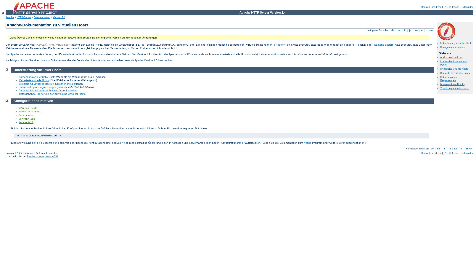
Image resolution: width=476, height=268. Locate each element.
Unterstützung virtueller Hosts (456, 43)
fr (404, 30)
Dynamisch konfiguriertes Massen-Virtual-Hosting (48, 90)
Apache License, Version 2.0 (42, 156)
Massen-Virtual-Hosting (452, 84)
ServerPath (26, 122)
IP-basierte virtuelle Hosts (454, 68)
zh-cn (429, 30)
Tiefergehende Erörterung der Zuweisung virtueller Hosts (52, 93)
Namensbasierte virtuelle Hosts (37, 76)
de (393, 30)
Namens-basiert (383, 44)
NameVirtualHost (30, 111)
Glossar (454, 7)
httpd (307, 142)
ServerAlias (27, 118)
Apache (10, 17)
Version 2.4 (59, 17)
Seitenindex (467, 7)
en (399, 30)
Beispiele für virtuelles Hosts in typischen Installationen (51, 83)
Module (425, 7)
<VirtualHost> (28, 108)
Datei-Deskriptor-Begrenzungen (449, 79)
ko (416, 30)
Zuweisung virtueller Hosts (454, 88)
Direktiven (436, 7)
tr (422, 30)
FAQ (445, 7)
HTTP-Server (24, 17)
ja (410, 30)
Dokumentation (42, 17)
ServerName (26, 115)
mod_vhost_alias (451, 57)
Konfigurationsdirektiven (453, 47)
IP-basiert (279, 44)
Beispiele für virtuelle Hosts (455, 73)
